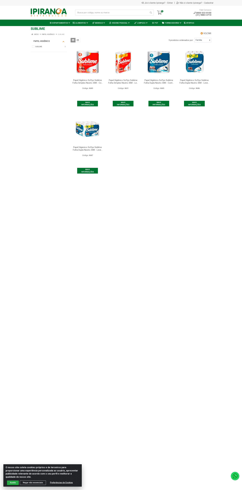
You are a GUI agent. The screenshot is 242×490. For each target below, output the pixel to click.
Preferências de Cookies (61, 482)
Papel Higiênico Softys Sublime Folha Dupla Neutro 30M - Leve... (194, 81)
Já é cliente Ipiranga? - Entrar (158, 3)
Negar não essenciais (33, 482)
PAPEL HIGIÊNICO (41, 41)
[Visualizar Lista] (77, 40)
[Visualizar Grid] (73, 40)
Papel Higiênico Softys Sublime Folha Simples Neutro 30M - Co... (88, 81)
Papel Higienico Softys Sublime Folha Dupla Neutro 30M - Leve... (87, 148)
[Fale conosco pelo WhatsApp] (235, 476)
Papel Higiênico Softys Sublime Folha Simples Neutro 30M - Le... (123, 81)
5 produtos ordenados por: (181, 40)
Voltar (207, 33)
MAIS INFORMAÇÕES (87, 103)
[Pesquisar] (151, 13)
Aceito (13, 482)
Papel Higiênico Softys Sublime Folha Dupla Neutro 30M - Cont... (159, 81)
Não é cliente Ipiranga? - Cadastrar (196, 3)
